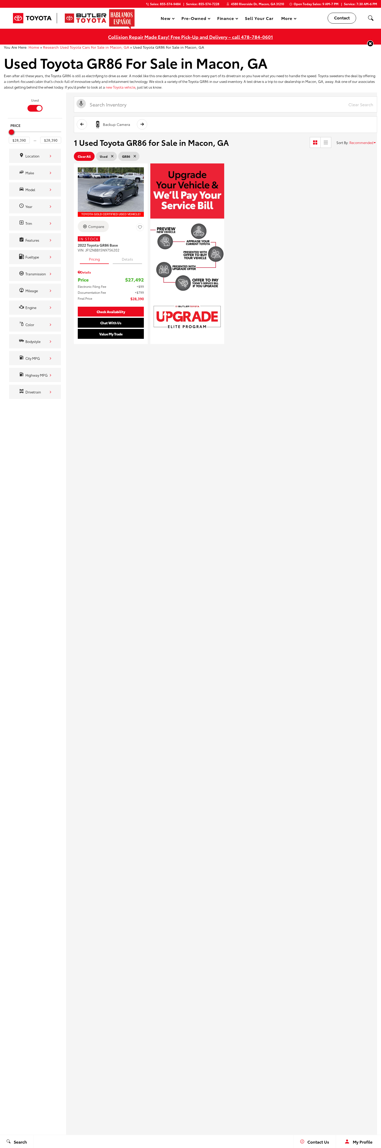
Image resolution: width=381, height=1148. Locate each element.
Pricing (94, 259)
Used (35, 100)
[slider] (11, 132)
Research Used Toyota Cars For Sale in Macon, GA (86, 47)
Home (34, 47)
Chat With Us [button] (110, 322)
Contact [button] (342, 17)
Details (127, 259)
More (287, 19)
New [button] (166, 19)
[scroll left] (82, 124)
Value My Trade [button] (111, 334)
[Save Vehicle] (140, 227)
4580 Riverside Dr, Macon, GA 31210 (257, 4)
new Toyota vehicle (120, 87)
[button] (370, 18)
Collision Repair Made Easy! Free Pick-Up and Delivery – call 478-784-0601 (190, 36)
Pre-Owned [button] (193, 19)
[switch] (35, 105)
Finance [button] (225, 19)
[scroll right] (142, 124)
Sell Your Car (259, 18)
